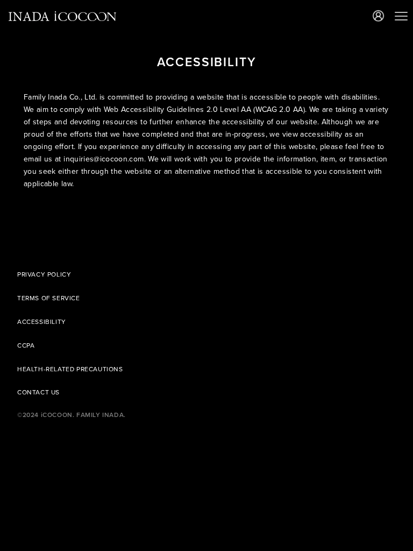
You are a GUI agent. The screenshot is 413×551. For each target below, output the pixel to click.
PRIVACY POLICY (44, 274)
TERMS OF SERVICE (48, 298)
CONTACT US (38, 392)
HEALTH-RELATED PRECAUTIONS (70, 369)
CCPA (25, 345)
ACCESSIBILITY (41, 322)
